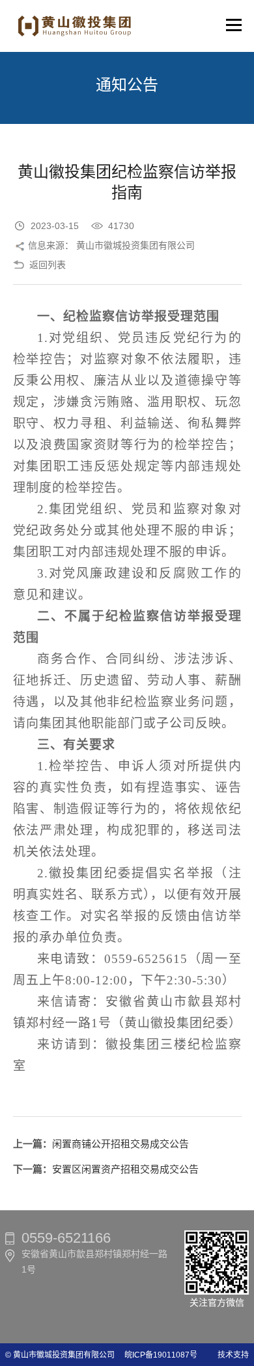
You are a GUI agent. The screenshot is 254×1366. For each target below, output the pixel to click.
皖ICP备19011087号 (157, 1355)
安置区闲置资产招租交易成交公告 (125, 1169)
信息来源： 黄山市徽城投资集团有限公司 (111, 245)
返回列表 (47, 265)
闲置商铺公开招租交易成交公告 (120, 1143)
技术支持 (233, 1355)
